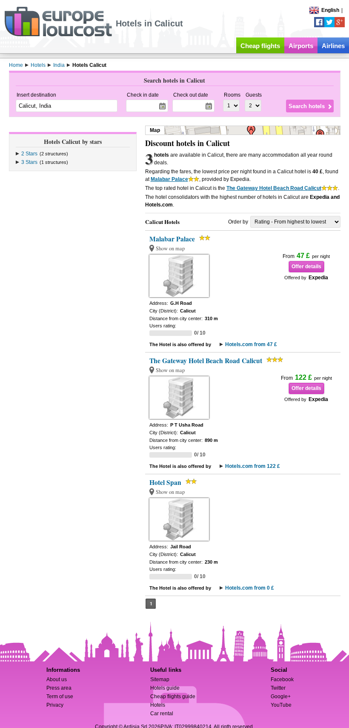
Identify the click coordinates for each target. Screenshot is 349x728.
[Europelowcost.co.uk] (58, 35)
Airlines (333, 45)
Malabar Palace (169, 179)
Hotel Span (165, 482)
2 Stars (29, 154)
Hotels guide (165, 688)
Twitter (278, 688)
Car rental (161, 714)
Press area (59, 688)
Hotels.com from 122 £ (252, 466)
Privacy (54, 705)
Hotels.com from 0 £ (249, 588)
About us (56, 679)
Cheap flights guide (172, 696)
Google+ (281, 696)
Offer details (306, 266)
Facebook (282, 679)
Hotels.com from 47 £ (251, 344)
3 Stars (29, 162)
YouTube (281, 705)
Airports (301, 45)
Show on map (170, 248)
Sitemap (159, 679)
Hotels (157, 705)
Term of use (59, 696)
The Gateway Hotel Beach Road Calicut (273, 188)
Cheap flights (260, 45)
